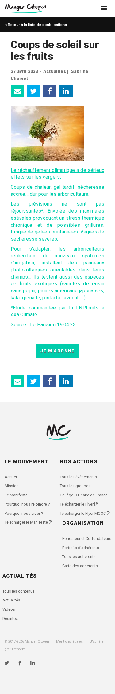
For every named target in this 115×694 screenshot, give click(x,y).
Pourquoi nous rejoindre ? (27, 504)
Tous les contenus (18, 591)
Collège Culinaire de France (84, 495)
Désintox (10, 618)
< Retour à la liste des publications (36, 24)
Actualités (54, 71)
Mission (12, 486)
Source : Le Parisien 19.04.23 (43, 325)
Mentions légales (69, 641)
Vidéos (8, 609)
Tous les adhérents (79, 556)
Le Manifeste (16, 495)
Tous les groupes (75, 486)
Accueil (11, 477)
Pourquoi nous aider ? (24, 513)
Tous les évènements (78, 477)
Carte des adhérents (80, 565)
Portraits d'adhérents (80, 547)
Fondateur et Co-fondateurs (86, 538)
